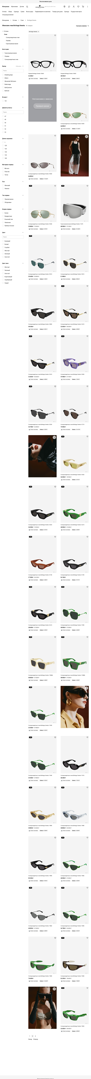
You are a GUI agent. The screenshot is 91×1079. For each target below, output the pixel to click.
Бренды (66, 11)
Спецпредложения (7, 14)
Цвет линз (5, 263)
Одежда (16, 11)
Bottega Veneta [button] (33, 31)
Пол (3, 181)
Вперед (36, 1039)
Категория (5, 49)
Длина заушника (7, 138)
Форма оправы (6, 209)
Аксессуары (29, 11)
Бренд (4, 66)
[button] (69, 6)
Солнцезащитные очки (12, 37)
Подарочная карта (76, 11)
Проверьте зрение (42, 106)
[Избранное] (78, 6)
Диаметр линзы (7, 107)
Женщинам (5, 6)
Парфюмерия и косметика (42, 11)
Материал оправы (7, 164)
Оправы (8, 40)
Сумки (22, 11)
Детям (22, 6)
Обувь (10, 11)
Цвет (3, 232)
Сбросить (18, 66)
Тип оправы (5, 195)
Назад (30, 1039)
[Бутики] (64, 6)
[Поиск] (27, 7)
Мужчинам (14, 6)
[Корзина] (83, 6)
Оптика (4, 11)
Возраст (4, 97)
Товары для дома (57, 11)
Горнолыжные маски (12, 43)
